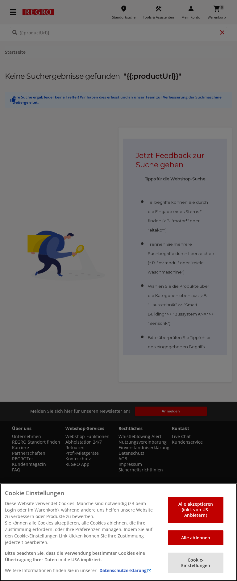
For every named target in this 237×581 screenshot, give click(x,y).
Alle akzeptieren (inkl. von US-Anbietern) (195, 509)
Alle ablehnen (195, 538)
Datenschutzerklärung (123, 570)
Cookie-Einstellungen (195, 562)
